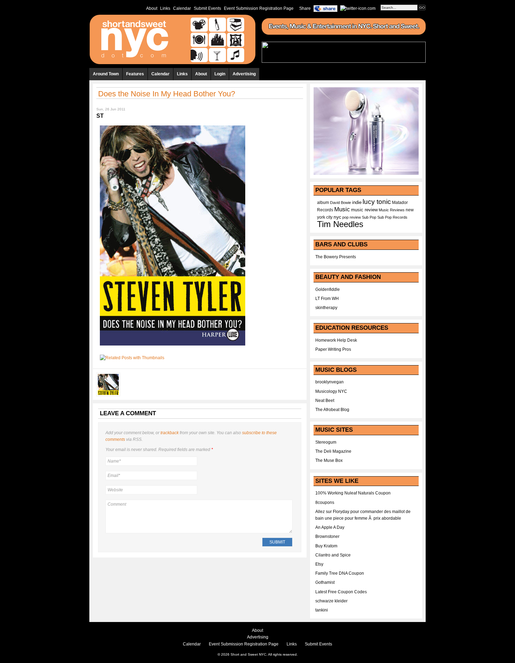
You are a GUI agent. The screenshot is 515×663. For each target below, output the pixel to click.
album (323, 202)
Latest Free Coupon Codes (341, 591)
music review (364, 209)
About (151, 8)
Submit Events (207, 8)
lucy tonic (377, 201)
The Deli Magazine (333, 451)
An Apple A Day (329, 527)
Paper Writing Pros (333, 349)
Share (305, 8)
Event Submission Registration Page (259, 8)
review (355, 217)
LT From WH (327, 298)
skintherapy (326, 307)
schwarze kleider (331, 601)
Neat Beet (324, 400)
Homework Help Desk (336, 340)
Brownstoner (327, 536)
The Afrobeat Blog (332, 409)
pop (345, 217)
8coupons (324, 502)
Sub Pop (369, 217)
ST (100, 116)
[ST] (172, 347)
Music (342, 209)
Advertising (244, 73)
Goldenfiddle (327, 289)
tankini (321, 610)
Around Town (106, 73)
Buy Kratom (326, 546)
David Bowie (340, 202)
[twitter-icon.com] (358, 8)
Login (219, 73)
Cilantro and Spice (333, 555)
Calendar (182, 8)
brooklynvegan (329, 382)
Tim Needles (340, 224)
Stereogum (325, 442)
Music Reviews (392, 210)
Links (165, 8)
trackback (169, 432)
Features (135, 73)
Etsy (319, 564)
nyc (337, 217)
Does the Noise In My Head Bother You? (166, 93)
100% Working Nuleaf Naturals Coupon (353, 493)
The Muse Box (329, 460)
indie (357, 202)
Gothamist (325, 582)
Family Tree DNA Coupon (339, 573)
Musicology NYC (331, 391)
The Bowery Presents (335, 256)
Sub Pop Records (392, 217)
